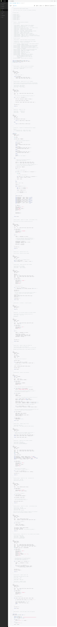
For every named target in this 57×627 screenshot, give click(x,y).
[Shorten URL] (34, 5)
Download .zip (48, 5)
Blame (37, 5)
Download (53, 5)
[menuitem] (4, 3)
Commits (15, 5)
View (11, 5)
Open (41, 5)
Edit (44, 5)
